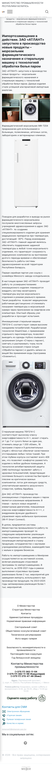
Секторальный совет (26, 627)
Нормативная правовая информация (26, 621)
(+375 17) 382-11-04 (26, 671)
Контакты (26, 613)
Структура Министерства (26, 609)
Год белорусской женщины (26, 657)
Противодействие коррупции (26, 654)
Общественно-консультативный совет (26, 631)
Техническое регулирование (26, 634)
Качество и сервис (15, 723)
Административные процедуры (26, 617)
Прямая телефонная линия (19, 719)
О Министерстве (26, 605)
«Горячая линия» (14, 715)
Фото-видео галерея (26, 638)
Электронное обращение (18, 711)
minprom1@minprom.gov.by (14, 729)
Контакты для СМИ (14, 706)
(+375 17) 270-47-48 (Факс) (26, 676)
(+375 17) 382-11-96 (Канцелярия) (26, 674)
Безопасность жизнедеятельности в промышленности (26, 648)
